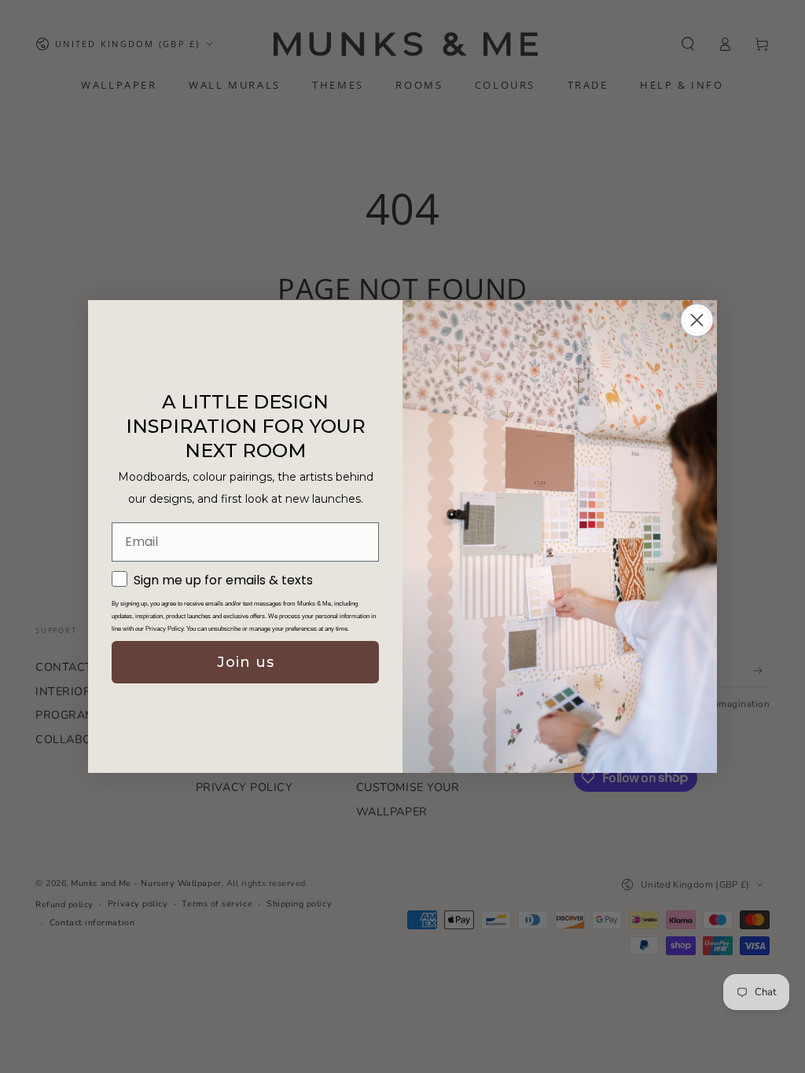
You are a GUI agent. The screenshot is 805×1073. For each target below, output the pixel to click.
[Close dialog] (697, 320)
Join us (245, 662)
